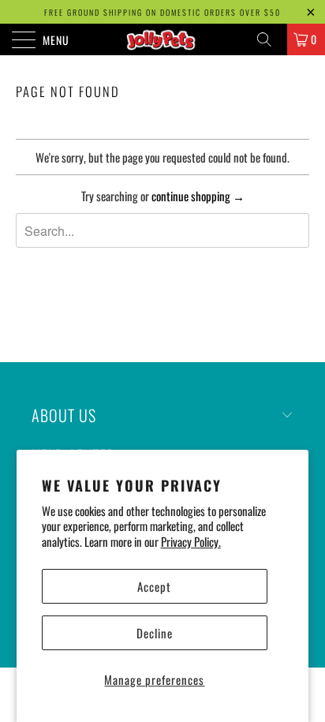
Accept (154, 586)
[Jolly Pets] (162, 39)
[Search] (270, 39)
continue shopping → (198, 195)
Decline (154, 633)
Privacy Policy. (191, 541)
